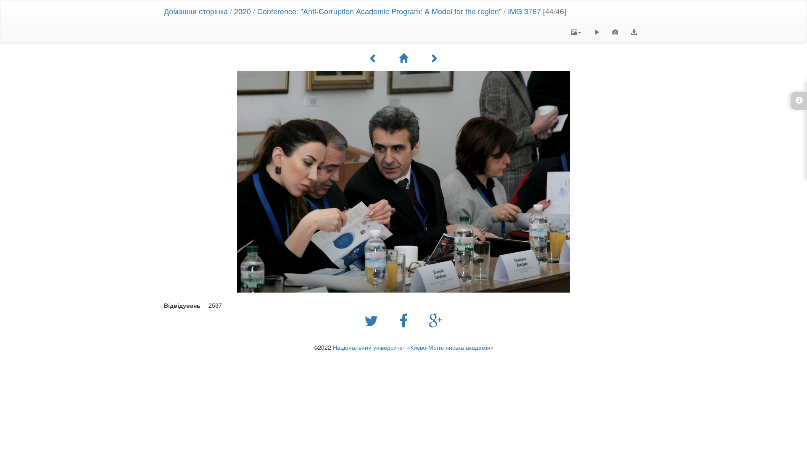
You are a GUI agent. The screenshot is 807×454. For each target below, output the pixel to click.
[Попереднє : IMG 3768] (373, 58)
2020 (242, 10)
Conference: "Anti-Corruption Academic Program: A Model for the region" (379, 10)
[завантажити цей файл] (634, 31)
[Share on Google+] (435, 319)
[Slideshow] (597, 31)
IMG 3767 (524, 10)
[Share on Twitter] (373, 319)
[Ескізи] (403, 58)
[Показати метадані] (615, 31)
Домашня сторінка (196, 10)
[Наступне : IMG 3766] (434, 58)
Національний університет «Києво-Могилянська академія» (413, 347)
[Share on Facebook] (405, 319)
